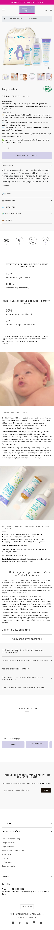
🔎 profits (6, 194)
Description (7, 166)
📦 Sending (7, 220)
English (26, 907)
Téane (13, 744)
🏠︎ (4, 19)
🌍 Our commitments (11, 214)
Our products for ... (16, 19)
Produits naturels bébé (37, 744)
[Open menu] (6, 10)
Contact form (7, 884)
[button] (7, 101)
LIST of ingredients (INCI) (17, 630)
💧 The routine (8, 207)
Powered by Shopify (27, 918)
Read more (6, 185)
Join (46, 790)
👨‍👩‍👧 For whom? (8, 201)
